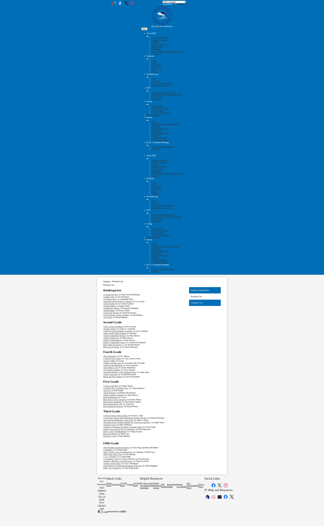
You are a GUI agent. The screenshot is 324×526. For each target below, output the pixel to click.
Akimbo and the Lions (112, 363)
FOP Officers (156, 97)
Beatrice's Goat (109, 436)
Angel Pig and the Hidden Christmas (118, 331)
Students (154, 136)
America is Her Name (112, 463)
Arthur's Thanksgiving (112, 340)
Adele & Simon (109, 393)
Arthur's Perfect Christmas (113, 395)
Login (102, 511)
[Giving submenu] (147, 104)
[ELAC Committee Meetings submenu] (147, 145)
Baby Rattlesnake (110, 397)
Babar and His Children (112, 377)
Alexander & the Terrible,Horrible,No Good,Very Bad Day (126, 422)
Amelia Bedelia (109, 306)
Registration (156, 49)
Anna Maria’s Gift (110, 368)
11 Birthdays (108, 450)
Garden (154, 63)
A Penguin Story (109, 299)
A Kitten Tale (108, 297)
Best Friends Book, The (112, 404)
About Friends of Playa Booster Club (166, 95)
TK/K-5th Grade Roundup (162, 83)
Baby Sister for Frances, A (113, 345)
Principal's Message (159, 40)
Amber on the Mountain (113, 365)
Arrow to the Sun (110, 374)
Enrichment (156, 65)
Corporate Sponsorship (160, 113)
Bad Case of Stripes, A (112, 347)
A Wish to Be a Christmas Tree (115, 388)
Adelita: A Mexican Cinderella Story (117, 461)
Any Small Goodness (111, 370)
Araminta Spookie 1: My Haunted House (119, 372)
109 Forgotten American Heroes (116, 448)
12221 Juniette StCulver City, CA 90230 (102, 493)
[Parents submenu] (147, 120)
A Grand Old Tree (110, 295)
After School (156, 67)
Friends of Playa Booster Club (163, 92)
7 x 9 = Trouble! (109, 457)
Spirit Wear (155, 126)
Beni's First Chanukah (112, 402)
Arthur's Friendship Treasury (114, 336)
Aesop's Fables (109, 361)
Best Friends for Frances (113, 406)
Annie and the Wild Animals (114, 333)
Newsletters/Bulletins (159, 140)
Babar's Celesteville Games (114, 342)
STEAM (154, 72)
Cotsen (154, 70)
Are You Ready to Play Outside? (116, 315)
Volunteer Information (160, 133)
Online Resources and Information (165, 124)
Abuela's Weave (109, 329)
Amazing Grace (109, 425)
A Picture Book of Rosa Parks (115, 416)
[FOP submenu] (147, 90)
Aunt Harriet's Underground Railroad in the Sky (122, 466)
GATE (154, 60)
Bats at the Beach (110, 434)
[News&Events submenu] (147, 77)
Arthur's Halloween (111, 338)
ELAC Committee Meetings (162, 147)
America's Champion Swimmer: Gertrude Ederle (122, 427)
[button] (147, 158)
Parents (154, 122)
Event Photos (156, 131)
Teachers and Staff (158, 45)
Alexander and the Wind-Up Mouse (117, 301)
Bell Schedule (157, 47)
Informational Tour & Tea (161, 86)
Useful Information (159, 138)
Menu (144, 29)
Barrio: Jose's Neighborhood (114, 432)
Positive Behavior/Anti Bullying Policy (167, 51)
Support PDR (156, 106)
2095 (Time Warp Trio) (112, 454)
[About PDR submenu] (147, 36)
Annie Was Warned (111, 313)
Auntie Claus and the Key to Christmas (119, 429)
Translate (181, 4)
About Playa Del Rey (160, 38)
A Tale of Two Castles (112, 358)
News (153, 79)
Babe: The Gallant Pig (112, 468)
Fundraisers (156, 99)
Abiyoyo (106, 390)
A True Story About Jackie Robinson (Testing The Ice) (125, 418)
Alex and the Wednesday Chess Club (118, 420)
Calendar (155, 42)
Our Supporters (157, 111)
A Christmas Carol (110, 459)
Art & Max (107, 317)
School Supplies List (159, 129)
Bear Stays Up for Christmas (114, 400)
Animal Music (109, 310)
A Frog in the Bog (110, 386)
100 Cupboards (109, 356)
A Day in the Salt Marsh (113, 327)
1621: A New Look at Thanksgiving (117, 452)
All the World (108, 304)
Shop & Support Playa (160, 108)
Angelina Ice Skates (111, 308)
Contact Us (155, 54)
